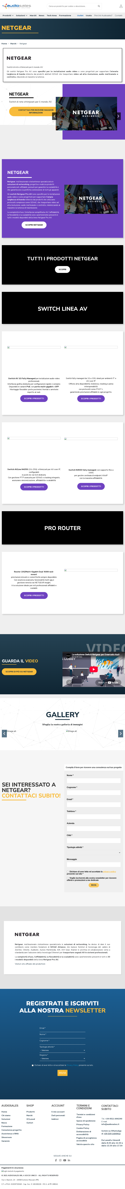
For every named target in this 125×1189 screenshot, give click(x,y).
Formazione (6, 1126)
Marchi (29, 1115)
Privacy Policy (82, 1124)
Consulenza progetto (11, 1130)
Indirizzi (55, 1119)
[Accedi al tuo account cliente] (121, 6)
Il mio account (58, 1111)
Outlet (29, 1122)
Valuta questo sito (85, 1144)
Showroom (6, 1137)
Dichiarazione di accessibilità (83, 1133)
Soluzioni (5, 1119)
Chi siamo (5, 1115)
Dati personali (58, 1115)
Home (4, 1111)
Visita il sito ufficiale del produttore (30, 964)
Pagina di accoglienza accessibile (86, 1139)
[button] (8, 15)
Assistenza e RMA (10, 1133)
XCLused (30, 1119)
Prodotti (30, 1111)
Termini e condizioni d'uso (85, 1116)
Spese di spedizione (85, 1121)
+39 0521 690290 (113, 1118)
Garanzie (5, 1141)
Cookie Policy (82, 1128)
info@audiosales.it (110, 1124)
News (4, 1122)
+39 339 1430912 (112, 1133)
